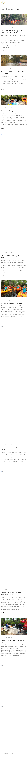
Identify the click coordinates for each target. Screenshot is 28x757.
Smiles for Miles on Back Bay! (11, 303)
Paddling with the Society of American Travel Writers (11, 594)
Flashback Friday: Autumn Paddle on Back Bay (13, 72)
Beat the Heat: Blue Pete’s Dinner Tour (13, 449)
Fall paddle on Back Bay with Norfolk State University (11, 31)
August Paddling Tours (9, 111)
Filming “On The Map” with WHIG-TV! (13, 641)
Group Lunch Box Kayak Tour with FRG (13, 257)
